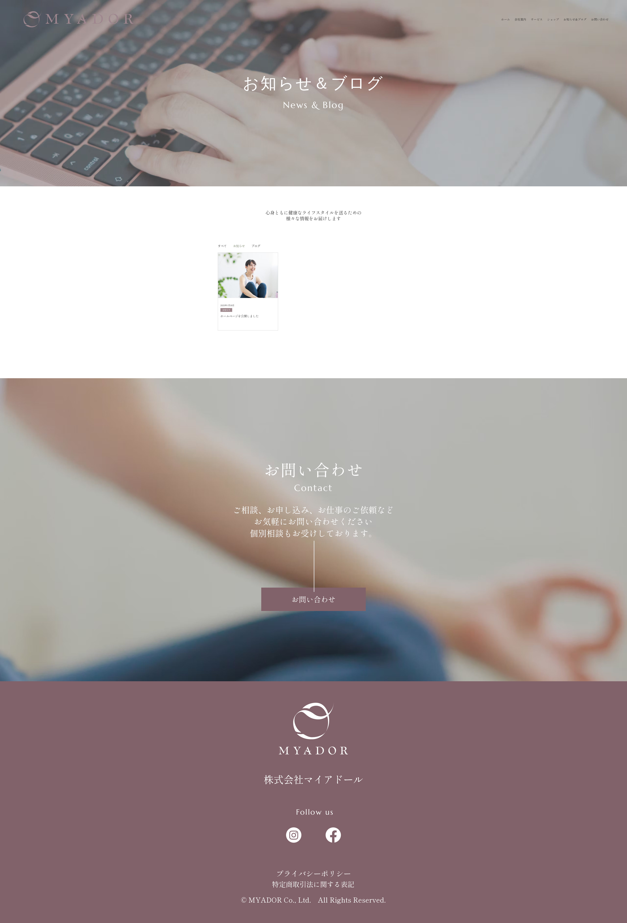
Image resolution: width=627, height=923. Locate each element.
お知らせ (239, 246)
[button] (536, 19)
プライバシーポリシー (313, 873)
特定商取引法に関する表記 (313, 884)
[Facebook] (333, 835)
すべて (222, 246)
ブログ (255, 246)
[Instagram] (293, 835)
